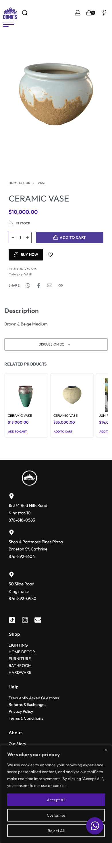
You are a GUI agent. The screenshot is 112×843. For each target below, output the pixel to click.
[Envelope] (37, 620)
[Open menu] (8, 24)
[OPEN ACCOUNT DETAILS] (78, 13)
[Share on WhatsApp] (27, 285)
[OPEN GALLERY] (56, 94)
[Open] (104, 12)
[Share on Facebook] (38, 285)
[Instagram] (25, 620)
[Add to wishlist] (50, 254)
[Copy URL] (60, 285)
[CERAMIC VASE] (26, 395)
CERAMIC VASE (20, 415)
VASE (42, 183)
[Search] (25, 13)
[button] (56, 344)
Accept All (56, 799)
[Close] (106, 750)
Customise (56, 815)
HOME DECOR (19, 183)
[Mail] (49, 285)
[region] (56, 794)
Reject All (56, 830)
